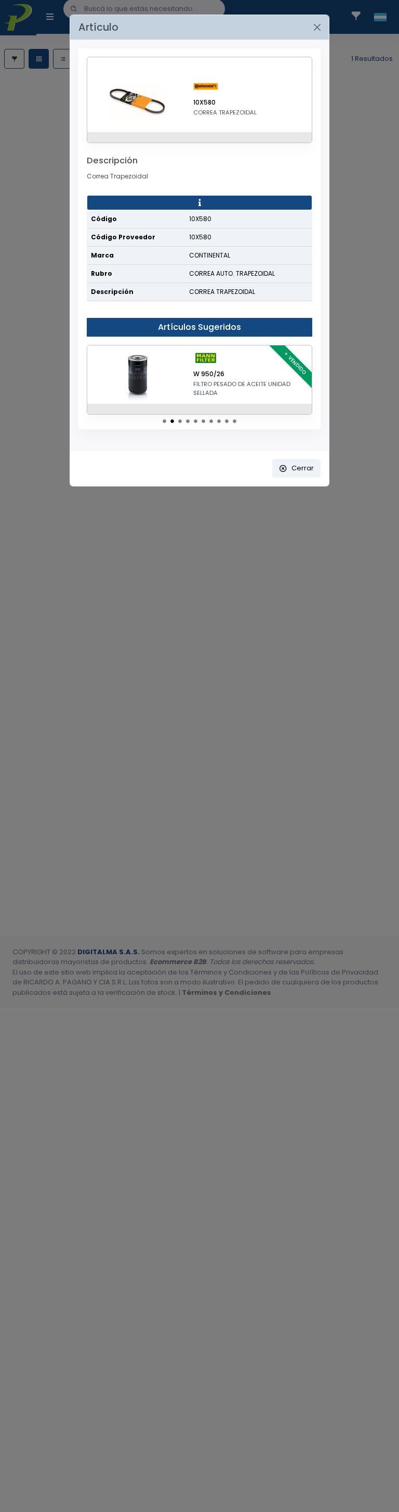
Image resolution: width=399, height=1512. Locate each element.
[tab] (199, 203)
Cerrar (302, 468)
